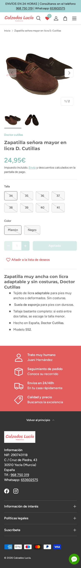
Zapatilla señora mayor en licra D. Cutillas (37, 30)
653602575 (57, 8)
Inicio (7, 30)
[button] (65, 18)
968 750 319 (24, 8)
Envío (32, 167)
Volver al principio (38, 420)
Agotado (55, 246)
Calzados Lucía (22, 557)
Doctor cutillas (13, 135)
